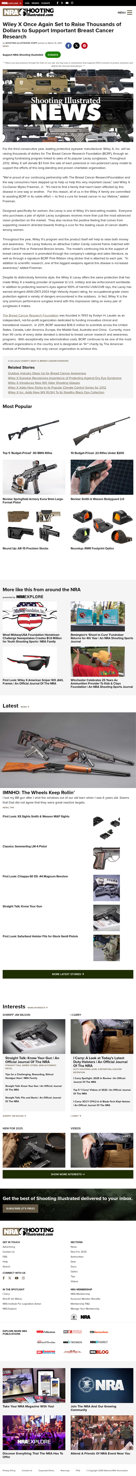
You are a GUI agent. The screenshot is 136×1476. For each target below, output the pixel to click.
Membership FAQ (80, 1303)
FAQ (5, 1256)
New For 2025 (13, 1128)
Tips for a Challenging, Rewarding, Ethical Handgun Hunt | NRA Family (29, 1076)
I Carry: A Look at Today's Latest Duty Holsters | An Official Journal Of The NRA (100, 1061)
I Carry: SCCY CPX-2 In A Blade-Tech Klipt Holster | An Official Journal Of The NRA (101, 1103)
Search (6, 1266)
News (6, 46)
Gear (73, 1261)
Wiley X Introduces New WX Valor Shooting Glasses (44, 383)
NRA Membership (80, 1294)
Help (5, 1261)
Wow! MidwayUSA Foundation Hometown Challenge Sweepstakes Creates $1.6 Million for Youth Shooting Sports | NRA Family (32, 638)
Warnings (65, 1470)
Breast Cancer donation (54, 360)
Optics (74, 1271)
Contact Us (9, 1251)
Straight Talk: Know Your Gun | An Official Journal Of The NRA (32, 1059)
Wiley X (35, 360)
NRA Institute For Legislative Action (22, 1303)
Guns (73, 1266)
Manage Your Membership (85, 1308)
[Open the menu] (129, 12)
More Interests (36, 1007)
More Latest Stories (82, 974)
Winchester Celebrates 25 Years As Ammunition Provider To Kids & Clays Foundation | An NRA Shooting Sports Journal (102, 683)
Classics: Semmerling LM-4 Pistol (25, 846)
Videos (76, 1128)
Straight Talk (13, 1065)
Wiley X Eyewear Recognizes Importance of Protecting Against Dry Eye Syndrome (64, 378)
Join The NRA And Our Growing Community (93, 1408)
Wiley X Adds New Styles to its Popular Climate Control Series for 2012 (57, 387)
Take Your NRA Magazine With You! (28, 1406)
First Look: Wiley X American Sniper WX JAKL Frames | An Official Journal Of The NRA (33, 682)
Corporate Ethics (46, 1470)
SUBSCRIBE (20, 1208)
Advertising (9, 1247)
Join (27, 3)
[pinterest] (84, 44)
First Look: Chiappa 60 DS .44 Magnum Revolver (35, 876)
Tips (12, 807)
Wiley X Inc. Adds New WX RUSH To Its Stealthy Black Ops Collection (56, 392)
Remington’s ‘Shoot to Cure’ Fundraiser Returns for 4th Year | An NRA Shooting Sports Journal (102, 638)
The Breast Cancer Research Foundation (30, 315)
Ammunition (77, 1256)
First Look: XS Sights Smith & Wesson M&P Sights (36, 816)
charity (25, 360)
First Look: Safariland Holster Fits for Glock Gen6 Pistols (40, 936)
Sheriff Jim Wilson (16, 1015)
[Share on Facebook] (68, 44)
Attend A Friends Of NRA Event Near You (100, 1453)
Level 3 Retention (101, 1069)
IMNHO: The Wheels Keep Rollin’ (39, 792)
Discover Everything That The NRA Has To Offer (33, 1455)
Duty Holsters (81, 1069)
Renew (35, 3)
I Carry (76, 1015)
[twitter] (76, 44)
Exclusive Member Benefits (85, 1299)
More (24, 706)
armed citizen (30, 1065)
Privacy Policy (9, 1470)
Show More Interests (87, 1174)
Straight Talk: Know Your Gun (22, 906)
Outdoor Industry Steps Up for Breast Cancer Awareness (47, 373)
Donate (45, 3)
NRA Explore (10, 1308)
